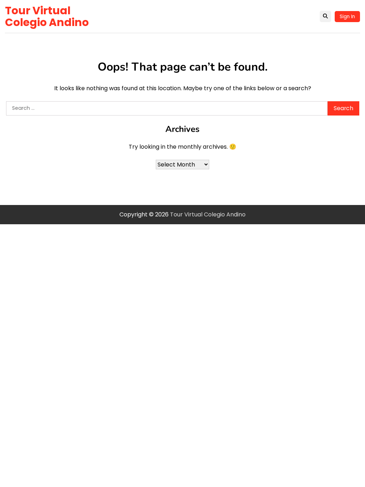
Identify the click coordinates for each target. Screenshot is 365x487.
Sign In (347, 16)
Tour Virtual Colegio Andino (47, 16)
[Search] (325, 16)
